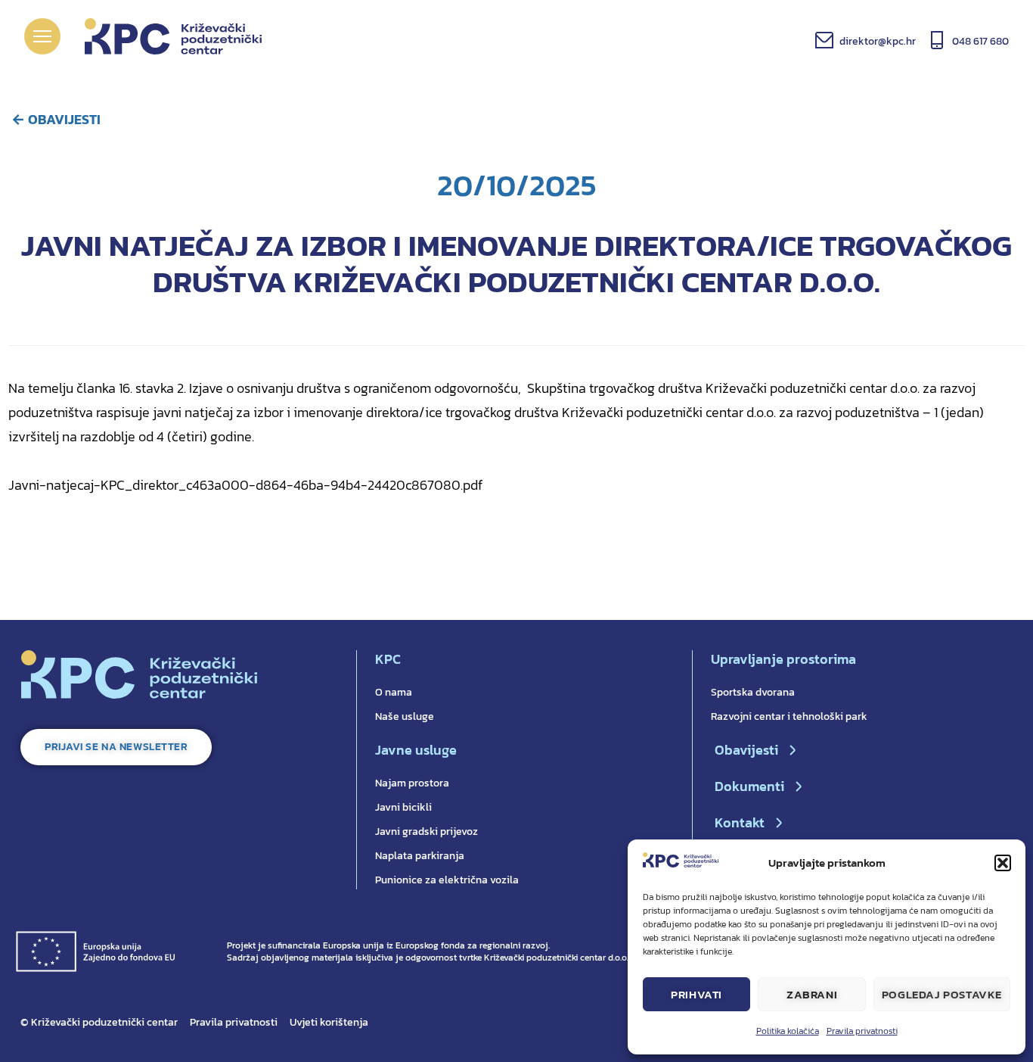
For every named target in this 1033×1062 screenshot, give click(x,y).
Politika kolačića (787, 1031)
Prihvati (696, 994)
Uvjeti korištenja (329, 1022)
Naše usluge (404, 716)
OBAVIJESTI (64, 119)
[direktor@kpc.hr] (824, 40)
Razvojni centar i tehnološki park (789, 716)
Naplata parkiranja (419, 856)
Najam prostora (412, 783)
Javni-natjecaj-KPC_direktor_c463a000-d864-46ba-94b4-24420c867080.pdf (245, 485)
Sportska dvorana (753, 692)
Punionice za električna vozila (447, 880)
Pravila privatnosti (862, 1031)
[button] (1002, 862)
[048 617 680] (937, 40)
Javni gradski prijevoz (426, 831)
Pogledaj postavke (942, 994)
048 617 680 (980, 41)
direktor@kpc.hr (877, 41)
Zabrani (811, 994)
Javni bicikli (403, 807)
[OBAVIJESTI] (18, 120)
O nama (393, 692)
